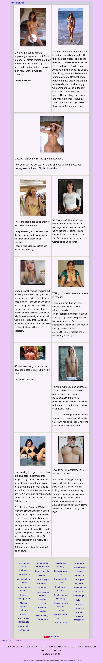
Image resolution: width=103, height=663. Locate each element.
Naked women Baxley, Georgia (61, 606)
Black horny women (60, 589)
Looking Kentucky (79, 573)
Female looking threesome (79, 616)
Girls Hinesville (42, 571)
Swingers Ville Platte (61, 581)
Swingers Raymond (79, 581)
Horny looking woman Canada (42, 595)
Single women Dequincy (61, 597)
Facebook (54, 636)
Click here (63, 660)
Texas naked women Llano (42, 565)
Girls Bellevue (23, 574)
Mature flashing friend (23, 597)
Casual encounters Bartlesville (23, 618)
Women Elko (61, 622)
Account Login (18, 3)
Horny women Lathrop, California (23, 566)
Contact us (6, 640)
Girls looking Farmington (42, 617)
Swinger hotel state (60, 573)
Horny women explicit (60, 616)
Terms (19, 640)
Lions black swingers (79, 606)
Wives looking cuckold (23, 581)
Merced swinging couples (42, 607)
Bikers (79, 600)
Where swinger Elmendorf (42, 581)
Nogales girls (79, 596)
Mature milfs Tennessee (24, 628)
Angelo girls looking (60, 565)
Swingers (42, 575)
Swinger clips (79, 567)
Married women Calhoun (24, 606)
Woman (42, 588)
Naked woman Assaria (24, 589)
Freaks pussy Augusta (79, 589)
